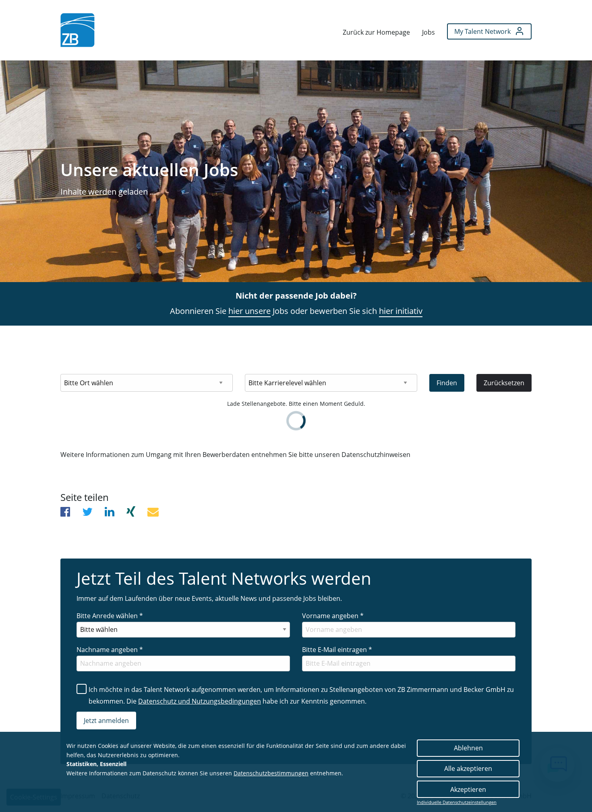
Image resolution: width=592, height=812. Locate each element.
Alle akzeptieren (468, 768)
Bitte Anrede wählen (110, 615)
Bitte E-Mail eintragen (337, 649)
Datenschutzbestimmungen (271, 773)
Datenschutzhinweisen (376, 454)
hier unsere (249, 310)
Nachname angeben (110, 649)
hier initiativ (400, 310)
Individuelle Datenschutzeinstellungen (457, 802)
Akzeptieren (468, 789)
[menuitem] (77, 30)
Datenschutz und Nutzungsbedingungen (199, 701)
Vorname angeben (333, 615)
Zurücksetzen (504, 382)
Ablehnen (468, 747)
